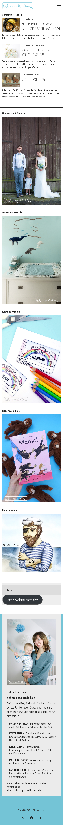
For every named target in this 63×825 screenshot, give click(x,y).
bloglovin (40, 817)
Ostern (37, 74)
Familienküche (27, 19)
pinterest (31, 817)
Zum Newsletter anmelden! (22, 600)
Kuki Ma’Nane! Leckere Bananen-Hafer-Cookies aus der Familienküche (41, 26)
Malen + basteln (40, 45)
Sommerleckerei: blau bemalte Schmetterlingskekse (38, 52)
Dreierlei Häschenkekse (34, 79)
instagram (23, 817)
